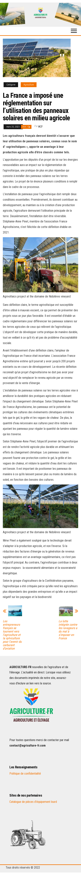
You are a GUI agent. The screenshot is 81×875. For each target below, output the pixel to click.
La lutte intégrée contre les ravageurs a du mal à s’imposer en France (68, 630)
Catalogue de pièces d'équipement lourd (33, 802)
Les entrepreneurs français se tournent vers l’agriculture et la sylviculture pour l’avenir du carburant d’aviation (12, 635)
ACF (40, 126)
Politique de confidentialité (25, 773)
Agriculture (29, 84)
